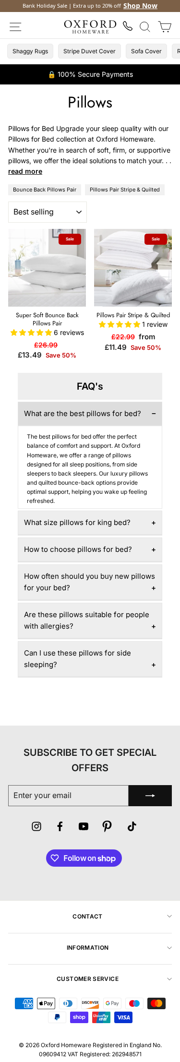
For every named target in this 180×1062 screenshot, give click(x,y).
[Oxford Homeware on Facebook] (60, 828)
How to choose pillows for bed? (78, 549)
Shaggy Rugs (30, 51)
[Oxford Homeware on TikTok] (132, 828)
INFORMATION (88, 947)
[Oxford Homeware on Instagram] (36, 828)
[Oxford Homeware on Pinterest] (107, 828)
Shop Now (140, 6)
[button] (32, 332)
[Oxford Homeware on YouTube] (83, 828)
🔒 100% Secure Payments (90, 74)
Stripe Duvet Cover (89, 51)
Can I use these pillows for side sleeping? (77, 658)
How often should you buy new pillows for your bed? (89, 582)
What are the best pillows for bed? (82, 413)
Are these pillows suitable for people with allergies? (86, 620)
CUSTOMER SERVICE (88, 978)
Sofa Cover (146, 51)
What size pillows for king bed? (77, 522)
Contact (87, 916)
